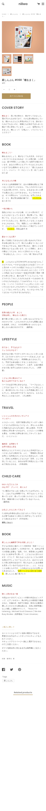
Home (4, 14)
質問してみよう (7, 522)
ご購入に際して (8, 627)
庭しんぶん (14, 14)
